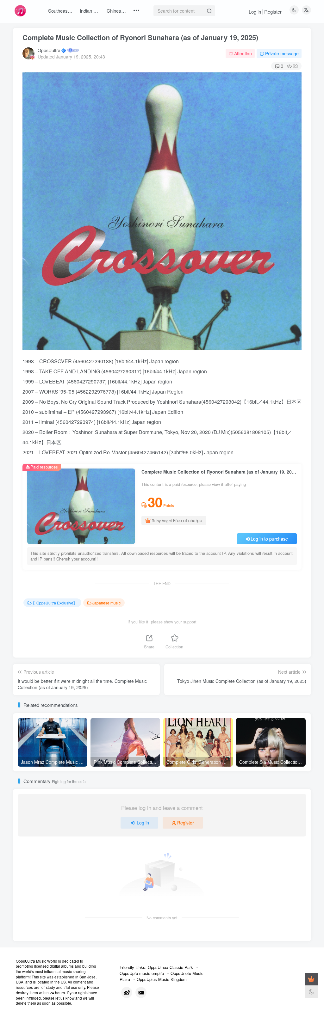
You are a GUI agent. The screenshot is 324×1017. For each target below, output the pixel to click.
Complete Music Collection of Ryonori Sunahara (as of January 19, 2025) (140, 37)
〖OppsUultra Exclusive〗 (55, 602)
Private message (282, 53)
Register (273, 11)
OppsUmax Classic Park (170, 967)
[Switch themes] (311, 991)
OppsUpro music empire (142, 973)
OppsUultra (49, 50)
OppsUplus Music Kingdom (162, 979)
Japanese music (106, 602)
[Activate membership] (311, 979)
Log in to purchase (269, 539)
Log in (255, 11)
